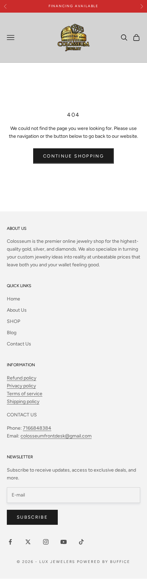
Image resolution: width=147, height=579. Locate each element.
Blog (11, 333)
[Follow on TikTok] (81, 541)
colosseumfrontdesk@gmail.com (56, 436)
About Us (17, 310)
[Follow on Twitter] (28, 541)
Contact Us (19, 344)
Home (13, 299)
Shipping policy (23, 401)
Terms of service (24, 394)
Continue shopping (73, 156)
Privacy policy (21, 386)
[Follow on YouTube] (63, 541)
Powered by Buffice (103, 562)
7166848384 (37, 428)
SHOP (13, 321)
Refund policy (21, 378)
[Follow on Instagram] (45, 541)
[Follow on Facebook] (10, 541)
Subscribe (32, 517)
